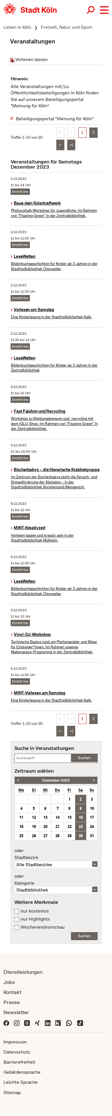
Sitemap (12, 1093)
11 (21, 817)
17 (92, 817)
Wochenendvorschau (43, 927)
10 (92, 808)
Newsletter (16, 1012)
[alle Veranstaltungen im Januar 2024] (93, 780)
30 (81, 835)
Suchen (84, 757)
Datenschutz (16, 1052)
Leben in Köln (17, 27)
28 (57, 835)
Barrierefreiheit (19, 1062)
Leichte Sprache (20, 1082)
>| (71, 144)
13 (45, 817)
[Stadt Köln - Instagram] (17, 1022)
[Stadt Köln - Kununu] (58, 1022)
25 (21, 835)
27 (45, 835)
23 (81, 826)
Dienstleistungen (23, 972)
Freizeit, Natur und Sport (66, 27)
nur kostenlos (35, 911)
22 (69, 826)
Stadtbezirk (26, 854)
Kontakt (12, 992)
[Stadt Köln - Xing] (37, 1022)
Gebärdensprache (21, 1072)
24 (92, 826)
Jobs (9, 982)
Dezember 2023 (56, 780)
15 (69, 817)
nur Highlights (35, 919)
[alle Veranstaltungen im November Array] (18, 780)
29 (69, 835)
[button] (104, 10)
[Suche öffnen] (91, 10)
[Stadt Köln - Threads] (27, 1022)
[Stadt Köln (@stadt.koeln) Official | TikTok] (80, 1022)
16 (81, 817)
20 (45, 826)
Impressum (15, 1042)
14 (57, 817)
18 (21, 826)
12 (34, 817)
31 (92, 835)
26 (34, 835)
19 (34, 826)
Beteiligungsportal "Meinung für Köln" (55, 119)
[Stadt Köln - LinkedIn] (48, 1022)
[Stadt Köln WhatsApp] (68, 1022)
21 (57, 826)
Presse (11, 1002)
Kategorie (24, 879)
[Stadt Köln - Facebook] (6, 1022)
